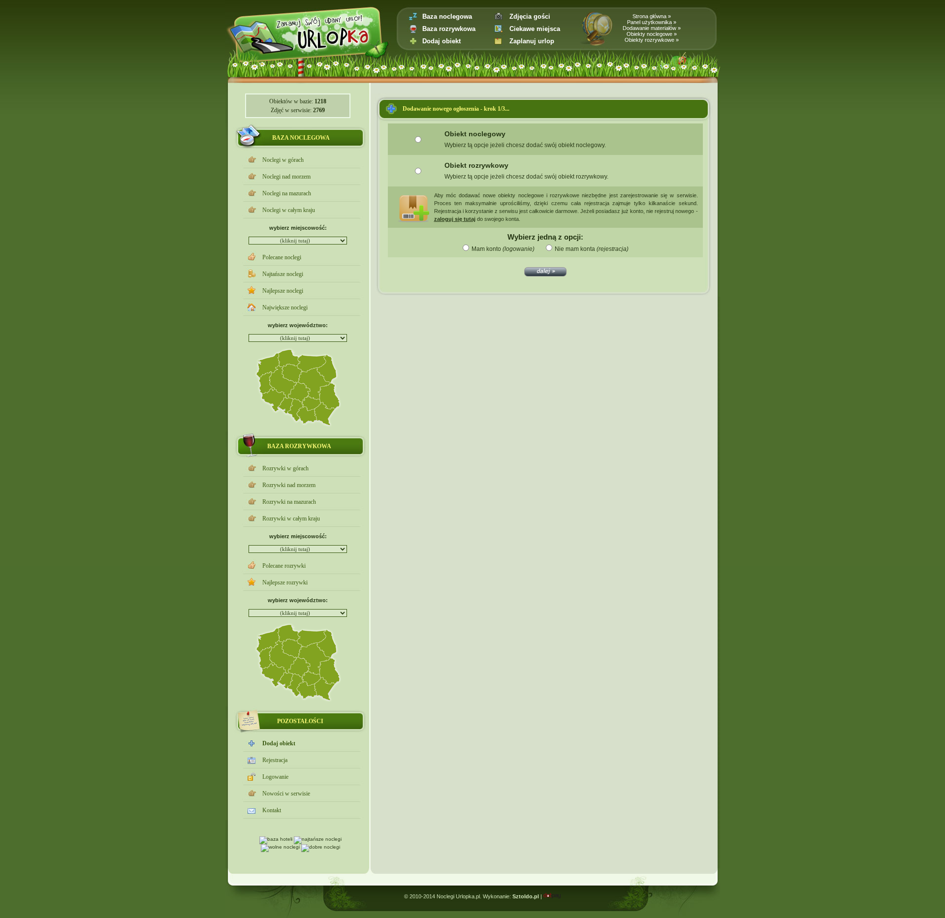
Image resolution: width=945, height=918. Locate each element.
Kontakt (271, 810)
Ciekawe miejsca (534, 28)
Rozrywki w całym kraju (291, 518)
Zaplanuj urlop (531, 41)
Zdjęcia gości (529, 16)
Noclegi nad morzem (286, 176)
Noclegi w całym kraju (288, 210)
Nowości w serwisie (286, 793)
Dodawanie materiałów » (652, 28)
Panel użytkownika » (651, 22)
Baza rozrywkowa (448, 28)
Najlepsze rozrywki (285, 582)
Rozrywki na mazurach (289, 501)
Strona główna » (651, 16)
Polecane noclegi (281, 257)
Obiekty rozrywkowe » (652, 40)
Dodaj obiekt (441, 41)
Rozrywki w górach (285, 468)
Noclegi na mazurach (286, 193)
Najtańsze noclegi (282, 274)
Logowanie (275, 776)
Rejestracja (274, 760)
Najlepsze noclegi (282, 290)
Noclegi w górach (283, 159)
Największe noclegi (285, 307)
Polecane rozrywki (284, 565)
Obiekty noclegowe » (652, 34)
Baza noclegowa (447, 16)
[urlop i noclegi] (317, 55)
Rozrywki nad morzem (288, 485)
